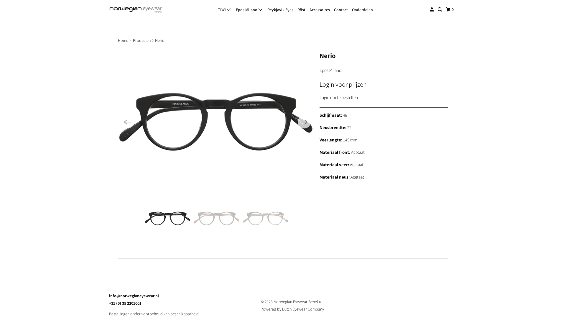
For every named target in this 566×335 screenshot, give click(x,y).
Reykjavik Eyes (280, 9)
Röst (301, 9)
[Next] (304, 121)
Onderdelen (362, 9)
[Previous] (127, 121)
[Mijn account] (432, 9)
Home (123, 40)
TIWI (222, 9)
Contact (341, 9)
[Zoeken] (440, 9)
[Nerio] (216, 122)
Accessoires (320, 9)
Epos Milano (247, 9)
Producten (142, 40)
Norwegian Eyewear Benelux (298, 301)
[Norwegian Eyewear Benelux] (135, 9)
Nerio (328, 55)
